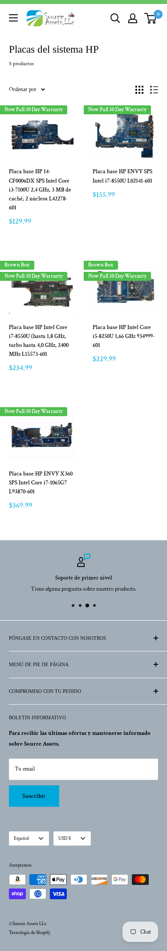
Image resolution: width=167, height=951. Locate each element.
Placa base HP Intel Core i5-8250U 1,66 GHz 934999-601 (124, 336)
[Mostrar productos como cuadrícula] (139, 90)
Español (21, 838)
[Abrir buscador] (115, 18)
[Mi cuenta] (132, 18)
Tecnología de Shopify (29, 933)
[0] (150, 18)
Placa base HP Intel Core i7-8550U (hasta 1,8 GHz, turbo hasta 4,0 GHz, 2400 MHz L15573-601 (39, 341)
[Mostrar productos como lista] (154, 90)
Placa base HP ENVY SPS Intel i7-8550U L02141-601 (122, 176)
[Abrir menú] (13, 17)
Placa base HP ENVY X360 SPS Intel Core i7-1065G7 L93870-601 (41, 483)
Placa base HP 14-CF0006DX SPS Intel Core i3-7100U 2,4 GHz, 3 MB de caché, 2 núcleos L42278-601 (40, 190)
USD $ (64, 838)
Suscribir (34, 796)
